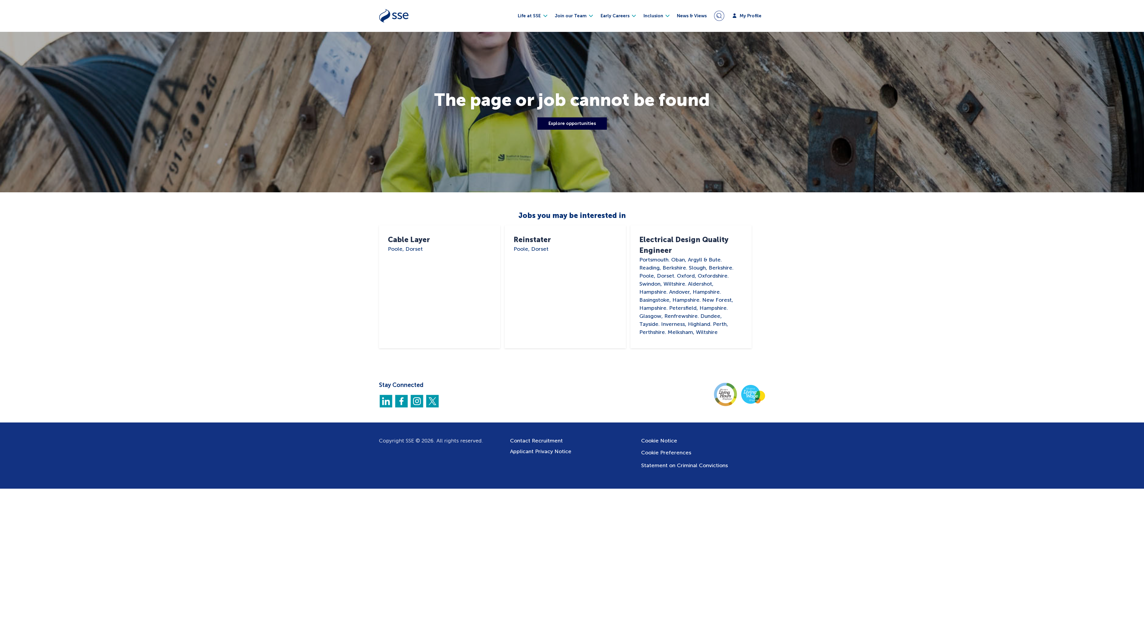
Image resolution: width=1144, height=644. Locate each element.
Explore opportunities (572, 123)
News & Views (692, 15)
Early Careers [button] (616, 15)
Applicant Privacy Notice (540, 451)
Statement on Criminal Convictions (684, 465)
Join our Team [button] (571, 15)
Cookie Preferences (666, 452)
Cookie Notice (659, 440)
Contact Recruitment (536, 440)
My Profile (750, 15)
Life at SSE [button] (530, 15)
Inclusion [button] (654, 15)
